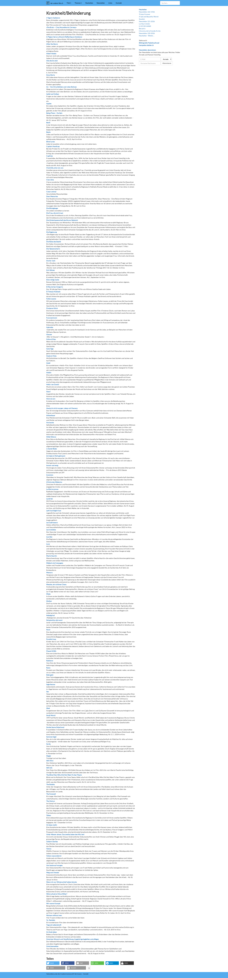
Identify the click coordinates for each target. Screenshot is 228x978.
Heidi (48, 363)
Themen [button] (78, 3)
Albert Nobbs (51, 53)
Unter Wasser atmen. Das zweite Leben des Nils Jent (65, 834)
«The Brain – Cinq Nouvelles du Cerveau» (61, 27)
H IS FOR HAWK (145, 26)
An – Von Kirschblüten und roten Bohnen (61, 87)
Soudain (142, 19)
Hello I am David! (52, 384)
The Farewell (51, 794)
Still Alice (49, 761)
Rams (48, 668)
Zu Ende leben (51, 932)
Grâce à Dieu (51, 339)
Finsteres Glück (52, 308)
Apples (48, 103)
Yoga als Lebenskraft (53, 925)
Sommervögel (51, 737)
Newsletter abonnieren (147, 50)
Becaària (142, 28)
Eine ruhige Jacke (52, 280)
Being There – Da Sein (54, 113)
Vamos (48, 849)
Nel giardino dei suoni (54, 620)
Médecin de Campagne (54, 563)
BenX (48, 123)
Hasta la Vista (51, 356)
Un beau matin (51, 825)
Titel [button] (68, 3)
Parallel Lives (51, 639)
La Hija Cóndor (144, 24)
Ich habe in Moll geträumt (55, 456)
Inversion (49, 475)
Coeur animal (51, 192)
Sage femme (50, 684)
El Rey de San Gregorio (54, 287)
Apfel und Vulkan (52, 94)
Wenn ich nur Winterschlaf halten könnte (61, 882)
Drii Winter (50, 270)
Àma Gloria (50, 75)
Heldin (48, 373)
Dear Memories (52, 196)
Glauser (49, 334)
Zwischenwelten (52, 946)
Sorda (48, 744)
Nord (48, 630)
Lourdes (49, 537)
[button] (52, 963)
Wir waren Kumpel (53, 903)
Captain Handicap (53, 146)
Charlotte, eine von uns (54, 168)
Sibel (48, 708)
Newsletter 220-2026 (147, 33)
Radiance (49, 661)
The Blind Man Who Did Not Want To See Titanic (64, 775)
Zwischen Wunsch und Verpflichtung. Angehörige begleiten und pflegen (72, 939)
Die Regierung (51, 232)
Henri (48, 392)
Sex (47, 692)
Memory (49, 572)
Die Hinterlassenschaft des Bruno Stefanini (62, 220)
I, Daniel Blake (51, 449)
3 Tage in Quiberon (53, 18)
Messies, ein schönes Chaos (56, 584)
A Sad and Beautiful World (148, 17)
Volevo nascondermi (53, 856)
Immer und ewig (52, 465)
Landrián (49, 499)
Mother (49, 601)
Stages (48, 756)
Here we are (50, 399)
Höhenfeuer (50, 415)
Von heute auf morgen (54, 865)
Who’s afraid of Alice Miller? (56, 894)
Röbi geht (49, 675)
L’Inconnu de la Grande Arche (149, 31)
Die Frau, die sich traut (54, 213)
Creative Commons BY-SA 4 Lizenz (71, 974)
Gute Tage (49, 349)
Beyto (48, 132)
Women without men (54, 915)
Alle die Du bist (52, 61)
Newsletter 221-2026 (147, 21)
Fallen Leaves (51, 299)
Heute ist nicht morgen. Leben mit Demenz (62, 408)
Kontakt (119, 3)
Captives (49, 156)
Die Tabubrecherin (53, 249)
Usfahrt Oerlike (52, 842)
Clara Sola (50, 180)
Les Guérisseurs (52, 522)
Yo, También (50, 920)
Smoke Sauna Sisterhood (55, 727)
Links (110, 3)
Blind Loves (50, 142)
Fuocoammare (51, 318)
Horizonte (50, 423)
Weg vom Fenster (52, 872)
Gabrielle (49, 327)
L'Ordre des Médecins (54, 482)
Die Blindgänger (52, 208)
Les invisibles (51, 530)
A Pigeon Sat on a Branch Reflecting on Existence (64, 37)
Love (48, 544)
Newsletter (101, 3)
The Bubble (50, 784)
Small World (50, 715)
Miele (48, 594)
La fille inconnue (52, 489)
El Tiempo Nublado (53, 292)
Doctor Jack (50, 261)
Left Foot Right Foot (53, 511)
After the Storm (52, 44)
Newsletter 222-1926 (147, 12)
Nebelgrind (50, 615)
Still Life (49, 768)
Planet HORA (51, 651)
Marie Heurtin (51, 556)
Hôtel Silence (51, 437)
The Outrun (50, 801)
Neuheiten (89, 3)
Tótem (48, 815)
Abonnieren (166, 63)
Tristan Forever (144, 14)
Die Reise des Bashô (53, 242)
